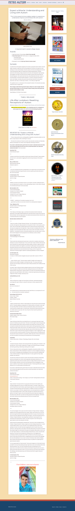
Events (40, 2)
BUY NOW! (57, 92)
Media (37, 2)
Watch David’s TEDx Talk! (57, 11)
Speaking (33, 2)
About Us (28, 2)
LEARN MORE (57, 56)
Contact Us (60, 2)
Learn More (57, 88)
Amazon (34, 127)
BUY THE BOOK (57, 60)
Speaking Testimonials (52, 2)
